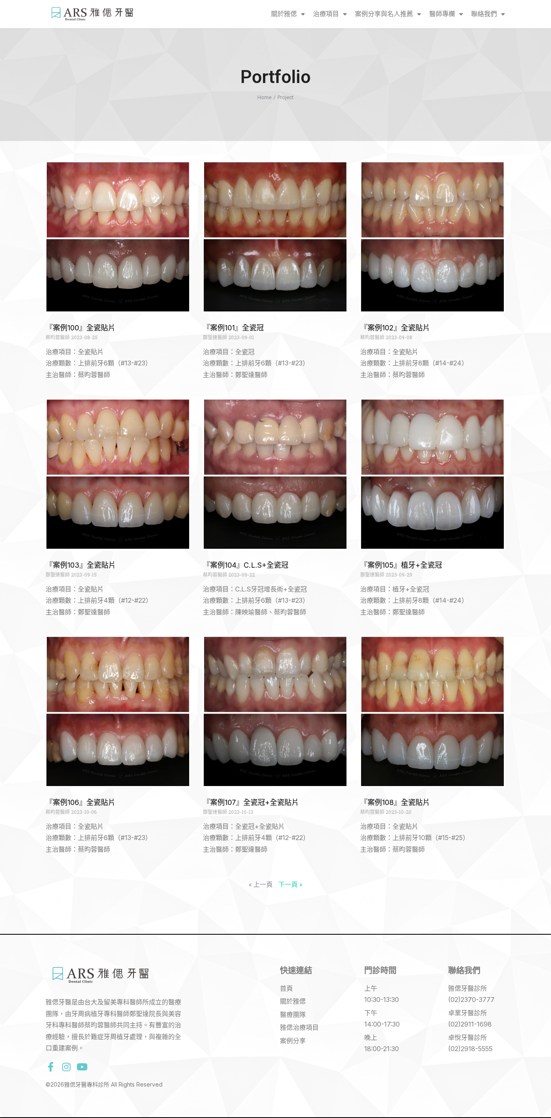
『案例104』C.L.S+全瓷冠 (245, 565)
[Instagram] (66, 1067)
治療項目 (326, 14)
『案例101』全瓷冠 (233, 328)
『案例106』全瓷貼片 (80, 802)
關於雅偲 (284, 14)
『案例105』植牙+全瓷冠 (401, 565)
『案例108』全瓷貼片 (395, 802)
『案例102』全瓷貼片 (395, 328)
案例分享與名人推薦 (384, 14)
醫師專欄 (442, 14)
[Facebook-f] (50, 1067)
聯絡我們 (484, 14)
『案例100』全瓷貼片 (80, 328)
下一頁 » (290, 884)
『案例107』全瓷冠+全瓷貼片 (251, 802)
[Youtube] (82, 1067)
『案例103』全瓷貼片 (81, 565)
